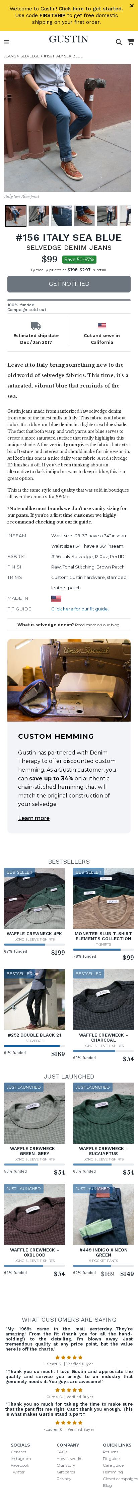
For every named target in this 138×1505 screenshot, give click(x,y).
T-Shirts (103, 944)
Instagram (21, 1458)
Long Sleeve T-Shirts (34, 939)
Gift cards (66, 1471)
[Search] (119, 42)
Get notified (69, 284)
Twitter (18, 1471)
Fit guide (111, 1458)
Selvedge (30, 56)
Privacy (64, 1478)
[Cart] (130, 42)
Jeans (10, 56)
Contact (18, 1451)
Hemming (113, 1471)
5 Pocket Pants (103, 1261)
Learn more (34, 818)
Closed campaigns (120, 1478)
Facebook (20, 1465)
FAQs (62, 1451)
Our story (66, 1465)
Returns (110, 1451)
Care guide (113, 1465)
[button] (15, 216)
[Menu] (6, 42)
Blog (107, 1485)
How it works (69, 1458)
